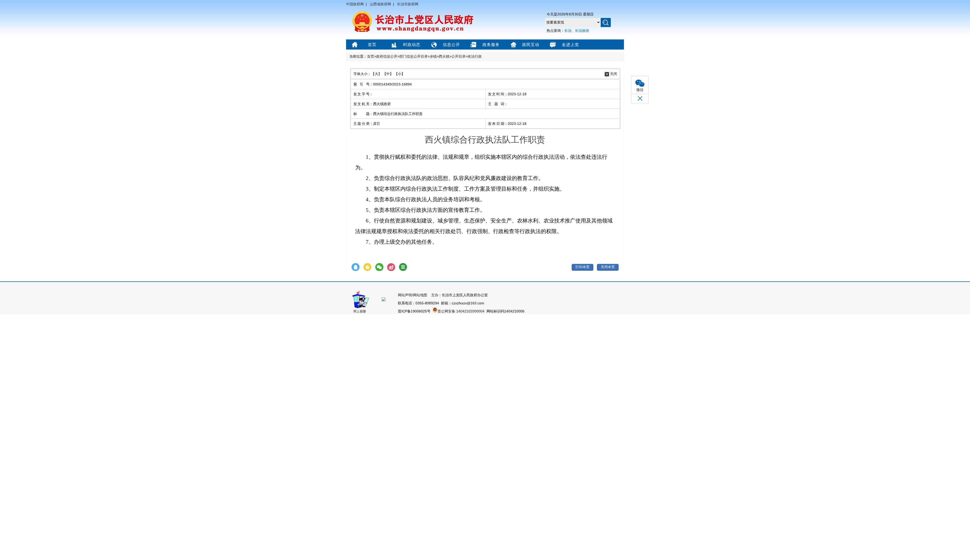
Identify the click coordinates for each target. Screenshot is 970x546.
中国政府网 (355, 4)
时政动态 (411, 44)
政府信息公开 (386, 56)
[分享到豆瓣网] (403, 267)
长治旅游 (582, 31)
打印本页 (582, 267)
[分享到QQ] (355, 267)
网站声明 (405, 295)
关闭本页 (608, 267)
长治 (567, 31)
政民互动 (530, 44)
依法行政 (475, 56)
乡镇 (433, 56)
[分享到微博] (391, 267)
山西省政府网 (380, 4)
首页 (372, 44)
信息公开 (451, 44)
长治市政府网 (407, 4)
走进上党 (570, 44)
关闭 (613, 74)
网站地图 (420, 295)
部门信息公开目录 (413, 56)
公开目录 (458, 56)
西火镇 (444, 56)
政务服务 (491, 44)
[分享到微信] (379, 267)
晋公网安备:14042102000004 (462, 311)
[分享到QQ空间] (367, 267)
